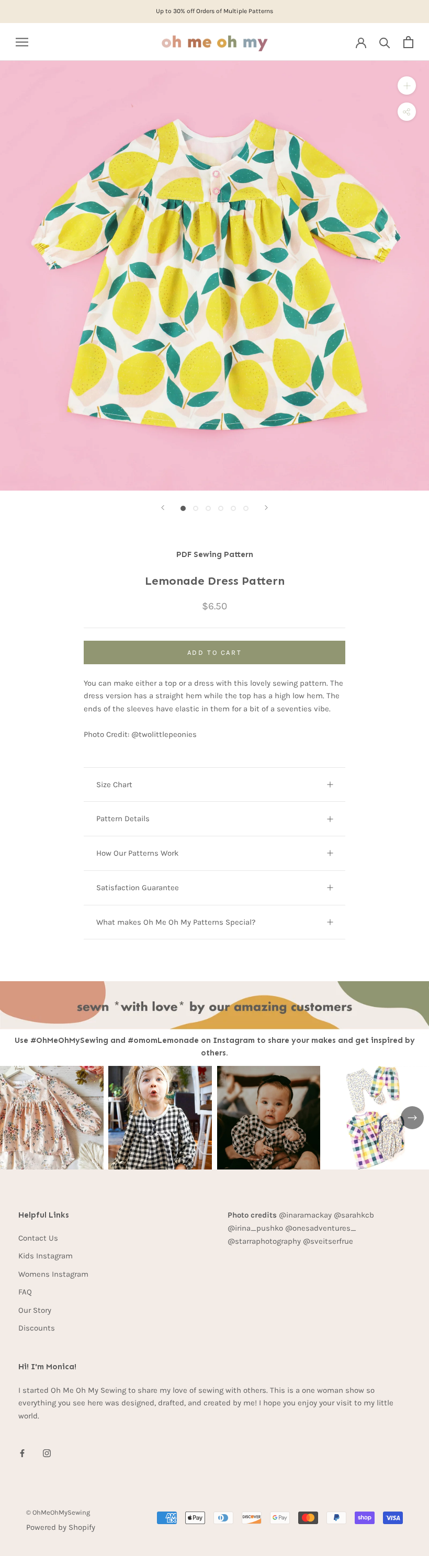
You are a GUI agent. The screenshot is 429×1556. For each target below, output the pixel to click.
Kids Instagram (45, 1255)
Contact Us (38, 1238)
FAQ (25, 1292)
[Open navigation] (22, 42)
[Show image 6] (246, 508)
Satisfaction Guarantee (137, 887)
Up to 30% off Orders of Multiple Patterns (214, 11)
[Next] (266, 507)
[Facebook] (22, 1452)
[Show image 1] (183, 508)
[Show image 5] (233, 508)
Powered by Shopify (60, 1527)
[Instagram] (47, 1452)
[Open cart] (408, 42)
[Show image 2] (195, 508)
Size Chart (114, 784)
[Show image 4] (220, 508)
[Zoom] (407, 85)
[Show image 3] (208, 508)
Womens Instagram (53, 1274)
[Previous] (162, 507)
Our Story (34, 1310)
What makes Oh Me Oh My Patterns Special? (175, 922)
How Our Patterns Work (137, 853)
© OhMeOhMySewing (58, 1512)
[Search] (384, 42)
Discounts (36, 1328)
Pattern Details (123, 818)
